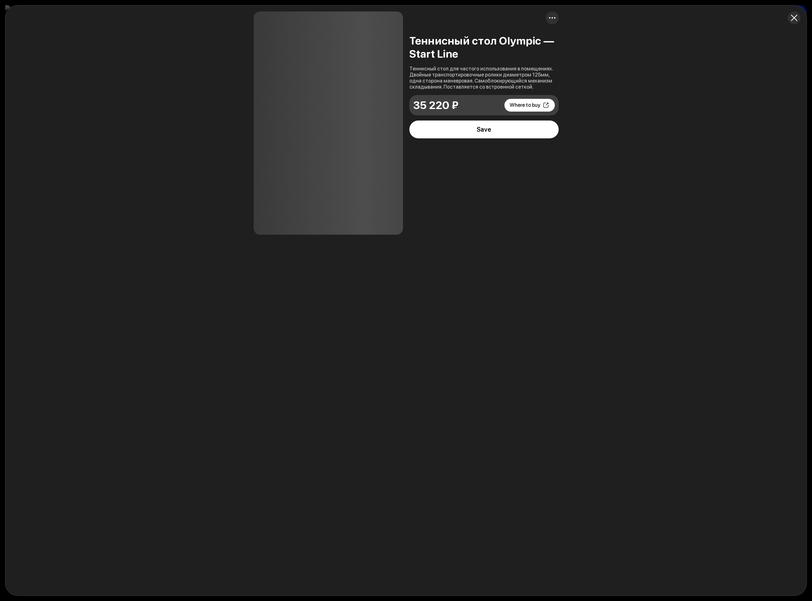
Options (552, 17)
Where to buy (525, 105)
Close (794, 17)
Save (484, 129)
